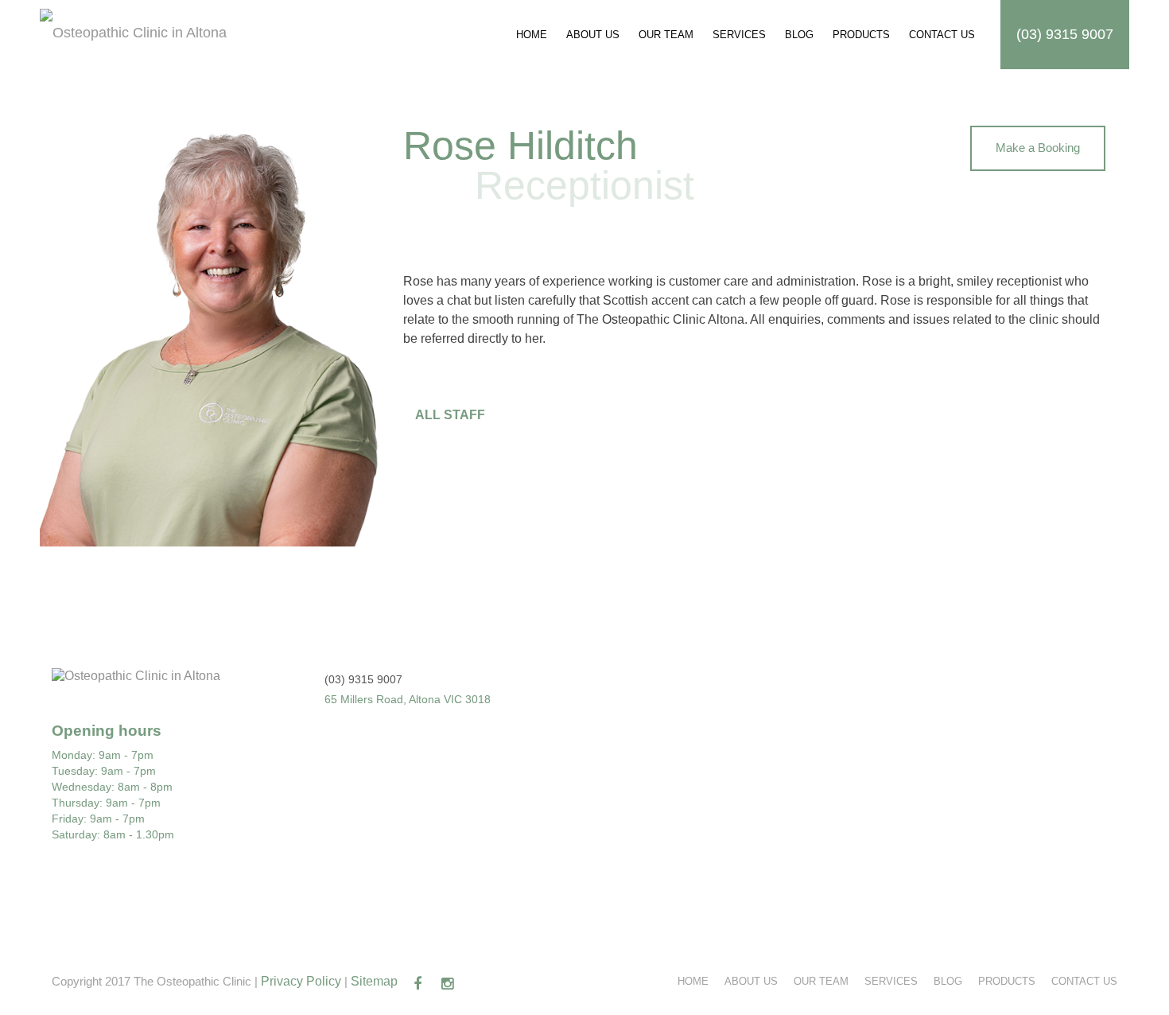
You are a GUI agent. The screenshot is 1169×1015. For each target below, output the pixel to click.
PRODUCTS (861, 35)
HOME (531, 35)
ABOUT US (592, 35)
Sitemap (374, 981)
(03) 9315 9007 (1064, 34)
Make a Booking (1038, 147)
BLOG (799, 35)
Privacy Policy (301, 981)
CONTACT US (942, 35)
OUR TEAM (666, 35)
